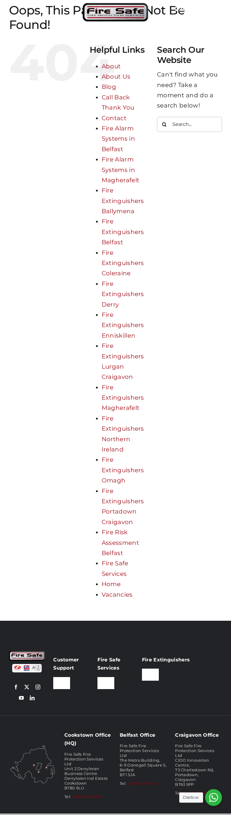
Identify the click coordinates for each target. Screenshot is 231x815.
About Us (116, 76)
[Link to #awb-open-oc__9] (16, 12)
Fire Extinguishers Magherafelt (123, 398)
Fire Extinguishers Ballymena (123, 201)
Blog (109, 86)
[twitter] (26, 687)
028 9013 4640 (142, 783)
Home (111, 584)
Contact (114, 118)
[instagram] (37, 687)
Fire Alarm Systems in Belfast (118, 139)
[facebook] (16, 687)
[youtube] (21, 697)
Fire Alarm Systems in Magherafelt (120, 170)
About (111, 66)
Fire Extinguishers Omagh (123, 470)
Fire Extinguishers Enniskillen (123, 325)
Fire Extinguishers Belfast (123, 232)
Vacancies (117, 594)
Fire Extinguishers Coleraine (123, 263)
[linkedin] (32, 697)
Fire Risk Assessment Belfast (120, 543)
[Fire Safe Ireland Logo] (115, 6)
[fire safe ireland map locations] (32, 747)
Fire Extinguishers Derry (123, 294)
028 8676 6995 (86, 796)
